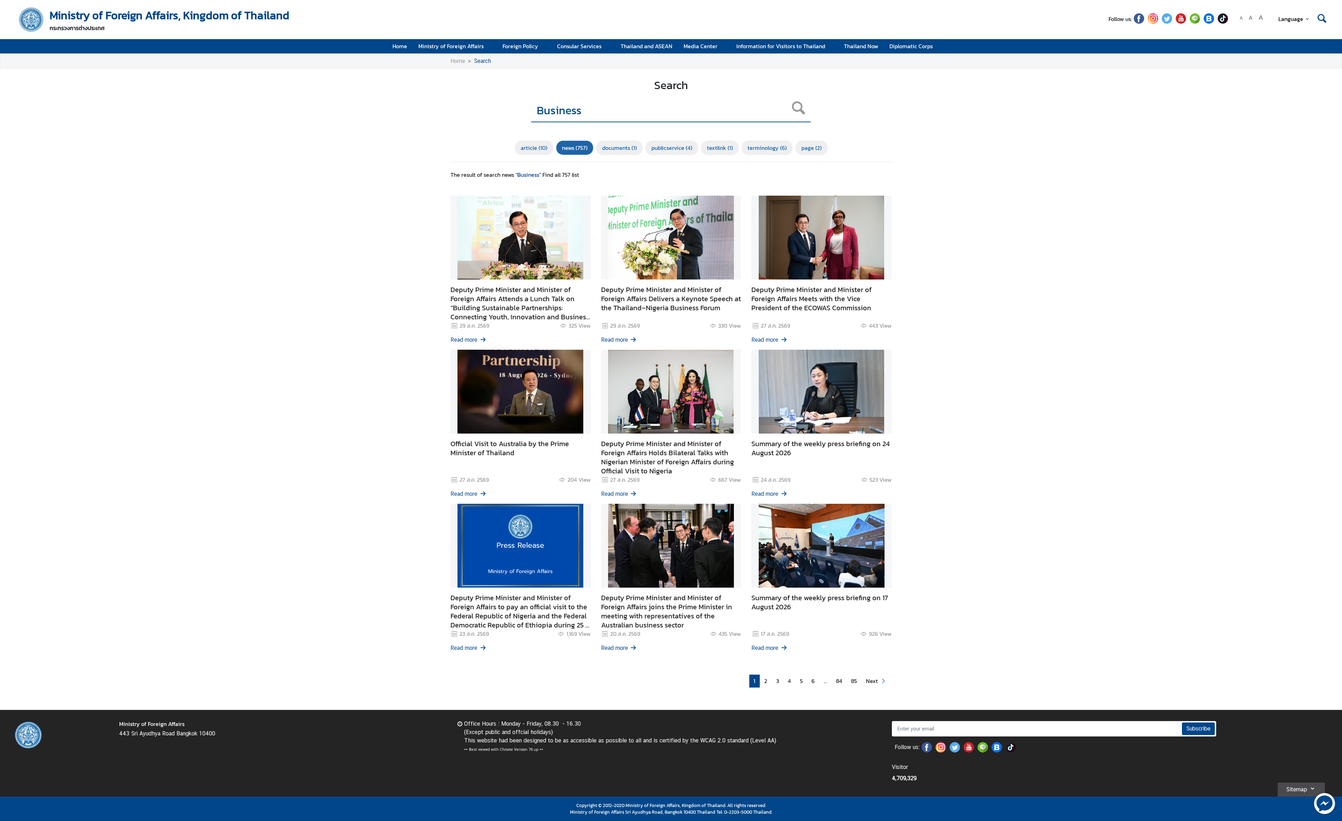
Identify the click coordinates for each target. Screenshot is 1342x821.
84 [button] (839, 681)
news (574, 148)
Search (482, 61)
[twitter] (1167, 21)
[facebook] (1139, 21)
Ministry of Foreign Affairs (451, 46)
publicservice (671, 148)
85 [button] (854, 681)
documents (619, 148)
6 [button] (813, 681)
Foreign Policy (520, 46)
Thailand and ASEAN (646, 46)
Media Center (700, 46)
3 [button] (777, 681)
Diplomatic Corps (911, 46)
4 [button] (789, 681)
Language (1290, 19)
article (534, 148)
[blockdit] (1209, 21)
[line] (1195, 21)
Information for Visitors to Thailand (780, 46)
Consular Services (579, 46)
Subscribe (1198, 728)
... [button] (825, 681)
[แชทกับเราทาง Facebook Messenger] (1324, 803)
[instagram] (1153, 21)
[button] (876, 681)
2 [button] (765, 681)
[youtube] (1181, 21)
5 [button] (801, 681)
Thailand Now (861, 46)
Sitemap (1296, 789)
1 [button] (754, 681)
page (811, 148)
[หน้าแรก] (31, 19)
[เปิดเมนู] (1321, 46)
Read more (463, 339)
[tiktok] (1223, 21)
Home (399, 46)
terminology (767, 148)
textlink (720, 148)
